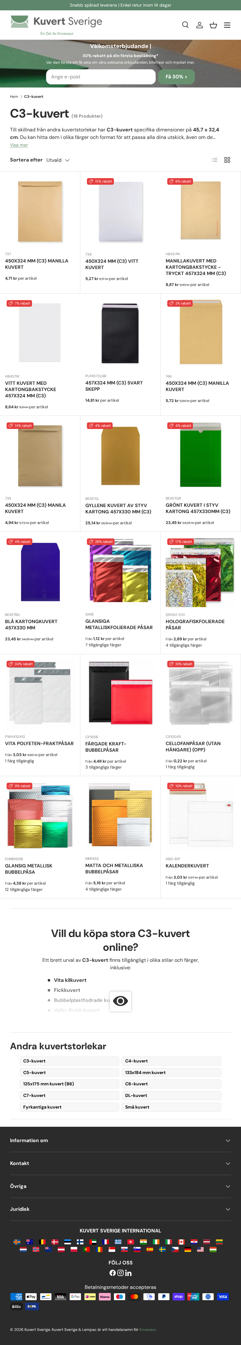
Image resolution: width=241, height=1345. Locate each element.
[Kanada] (181, 1241)
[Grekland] (118, 1241)
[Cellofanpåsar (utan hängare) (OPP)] (201, 694)
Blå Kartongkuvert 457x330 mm (31, 624)
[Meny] (227, 25)
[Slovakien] (124, 1249)
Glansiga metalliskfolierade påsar (119, 624)
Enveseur (148, 1329)
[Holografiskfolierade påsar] (201, 572)
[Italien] (168, 1241)
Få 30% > (176, 76)
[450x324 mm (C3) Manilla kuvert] (40, 211)
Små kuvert (137, 1107)
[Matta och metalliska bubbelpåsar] (120, 816)
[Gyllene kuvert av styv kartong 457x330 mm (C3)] (120, 456)
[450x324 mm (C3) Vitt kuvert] (120, 212)
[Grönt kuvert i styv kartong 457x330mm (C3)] (201, 456)
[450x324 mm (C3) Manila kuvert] (40, 456)
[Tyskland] (188, 1249)
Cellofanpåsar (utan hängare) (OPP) (193, 746)
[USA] (200, 1249)
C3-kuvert (34, 1061)
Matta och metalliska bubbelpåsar (114, 868)
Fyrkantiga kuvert (42, 1107)
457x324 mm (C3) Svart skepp (114, 386)
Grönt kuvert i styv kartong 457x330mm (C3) (198, 508)
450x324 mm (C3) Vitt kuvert (111, 264)
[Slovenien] (137, 1249)
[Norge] (36, 1249)
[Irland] (156, 1241)
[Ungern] (213, 1249)
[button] (213, 25)
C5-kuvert (34, 1072)
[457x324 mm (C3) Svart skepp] (120, 333)
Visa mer (19, 145)
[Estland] (67, 1241)
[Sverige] (162, 1249)
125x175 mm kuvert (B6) (48, 1084)
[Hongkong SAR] (130, 1241)
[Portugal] (86, 1249)
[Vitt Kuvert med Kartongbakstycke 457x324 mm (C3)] (40, 334)
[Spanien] (150, 1249)
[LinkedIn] (128, 1273)
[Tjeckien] (175, 1249)
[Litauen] (219, 1241)
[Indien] (143, 1241)
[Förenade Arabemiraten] (92, 1241)
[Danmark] (54, 1241)
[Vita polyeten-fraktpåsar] (40, 694)
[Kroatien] (194, 1241)
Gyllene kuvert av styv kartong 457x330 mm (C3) (118, 508)
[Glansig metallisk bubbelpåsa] (40, 816)
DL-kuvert (136, 1095)
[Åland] (16, 1241)
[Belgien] (42, 1241)
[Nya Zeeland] (48, 1249)
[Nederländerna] (23, 1249)
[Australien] (29, 1241)
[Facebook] (113, 1273)
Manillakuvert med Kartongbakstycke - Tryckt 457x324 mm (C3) (196, 267)
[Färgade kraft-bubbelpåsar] (120, 694)
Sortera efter (26, 159)
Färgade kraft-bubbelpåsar (105, 747)
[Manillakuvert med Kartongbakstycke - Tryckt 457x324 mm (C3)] (201, 211)
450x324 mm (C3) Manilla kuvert (36, 264)
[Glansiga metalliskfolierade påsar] (120, 572)
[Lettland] (206, 1241)
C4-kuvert (136, 1061)
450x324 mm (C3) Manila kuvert (35, 508)
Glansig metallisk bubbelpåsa (28, 869)
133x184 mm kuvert (145, 1072)
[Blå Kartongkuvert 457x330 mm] (40, 572)
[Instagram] (120, 1273)
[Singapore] (112, 1249)
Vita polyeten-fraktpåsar (39, 743)
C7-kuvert (34, 1095)
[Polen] (74, 1249)
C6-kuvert (136, 1084)
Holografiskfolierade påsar (195, 624)
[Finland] (80, 1241)
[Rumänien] (99, 1249)
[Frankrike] (105, 1241)
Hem (14, 96)
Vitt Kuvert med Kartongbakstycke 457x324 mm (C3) (30, 389)
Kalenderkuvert (187, 866)
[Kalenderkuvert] (201, 816)
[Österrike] (61, 1249)
